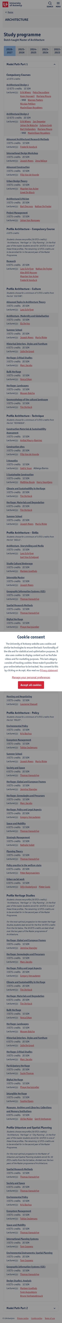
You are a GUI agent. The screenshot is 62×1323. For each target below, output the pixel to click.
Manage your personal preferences (31, 677)
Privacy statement (49, 670)
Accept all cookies (31, 685)
